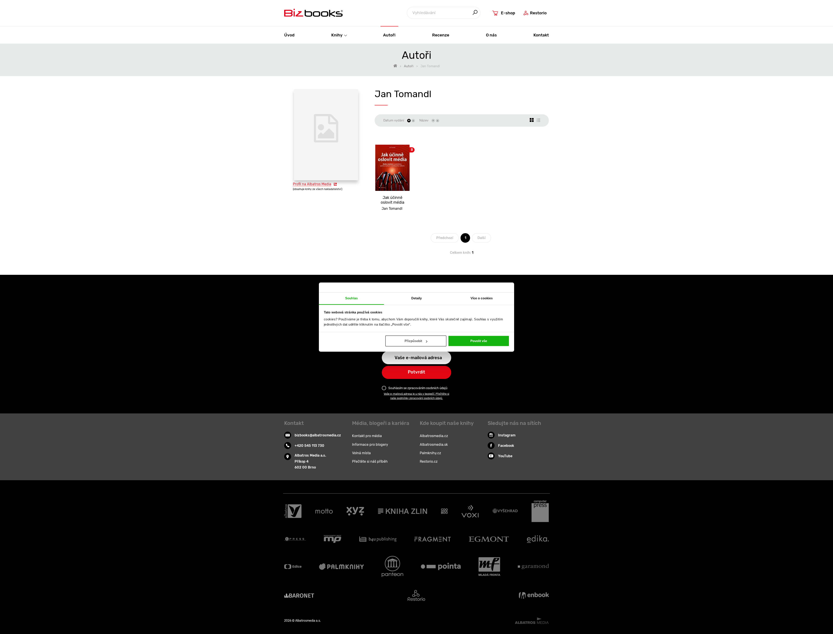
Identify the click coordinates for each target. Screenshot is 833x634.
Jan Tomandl (392, 208)
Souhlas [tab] (351, 298)
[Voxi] (470, 511)
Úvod (289, 35)
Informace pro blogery (370, 444)
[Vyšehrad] (505, 511)
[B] (392, 162)
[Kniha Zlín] (402, 511)
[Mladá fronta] (489, 566)
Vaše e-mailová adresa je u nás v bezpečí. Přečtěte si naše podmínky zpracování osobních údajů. (416, 396)
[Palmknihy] (341, 566)
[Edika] (538, 539)
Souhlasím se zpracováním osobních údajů (417, 388)
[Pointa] (440, 566)
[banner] (313, 13)
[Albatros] (293, 511)
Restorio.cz (429, 461)
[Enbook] (533, 595)
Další (481, 238)
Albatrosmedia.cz (434, 436)
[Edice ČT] (293, 566)
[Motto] (324, 511)
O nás (491, 35)
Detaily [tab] (416, 298)
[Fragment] (432, 539)
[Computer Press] (540, 511)
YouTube (505, 456)
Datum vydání (393, 120)
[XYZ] (355, 511)
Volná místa (361, 453)
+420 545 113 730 (309, 446)
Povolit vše (478, 341)
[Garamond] (533, 566)
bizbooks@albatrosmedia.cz (318, 435)
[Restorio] (416, 595)
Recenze (440, 35)
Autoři (389, 35)
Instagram (506, 435)
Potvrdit (416, 372)
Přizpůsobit (413, 341)
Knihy (337, 35)
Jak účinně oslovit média (392, 200)
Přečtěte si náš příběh (370, 461)
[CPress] (295, 539)
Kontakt (541, 35)
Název (423, 120)
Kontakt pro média (367, 436)
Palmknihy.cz (430, 453)
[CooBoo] (444, 511)
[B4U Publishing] (378, 539)
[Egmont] (488, 539)
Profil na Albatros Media (312, 184)
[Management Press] (332, 539)
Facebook (506, 446)
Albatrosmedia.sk (434, 444)
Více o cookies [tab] (482, 298)
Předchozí (444, 238)
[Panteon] (392, 566)
